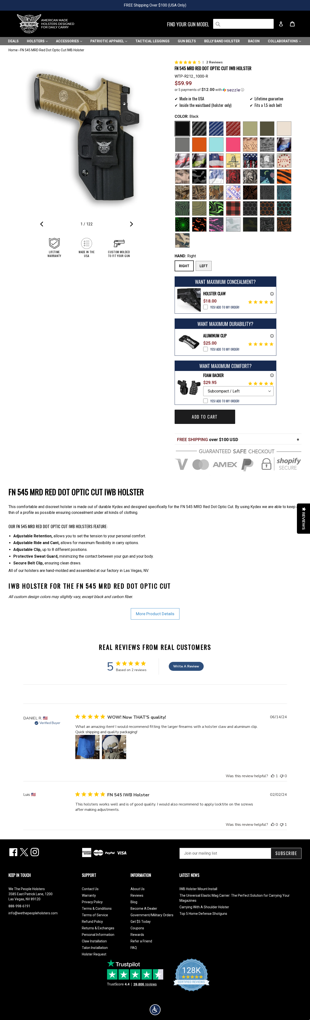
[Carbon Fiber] (199, 128)
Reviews (137, 895)
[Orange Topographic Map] (250, 192)
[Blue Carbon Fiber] (216, 128)
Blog (134, 902)
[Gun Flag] (250, 160)
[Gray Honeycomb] (250, 208)
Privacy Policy (92, 902)
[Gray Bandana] (267, 224)
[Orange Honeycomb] (267, 208)
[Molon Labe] (267, 160)
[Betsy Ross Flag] (284, 160)
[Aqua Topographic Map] (284, 192)
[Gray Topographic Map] (267, 192)
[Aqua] (216, 144)
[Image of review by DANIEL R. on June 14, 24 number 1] (87, 747)
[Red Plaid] (233, 208)
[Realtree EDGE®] (182, 192)
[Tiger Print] (284, 176)
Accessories (68, 41)
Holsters (36, 41)
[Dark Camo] (199, 176)
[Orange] (199, 144)
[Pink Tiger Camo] (216, 224)
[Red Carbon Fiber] (233, 128)
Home (13, 50)
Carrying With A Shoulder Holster (204, 907)
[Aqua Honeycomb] (284, 208)
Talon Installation (95, 948)
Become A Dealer (144, 908)
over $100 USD (207, 439)
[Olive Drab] (267, 128)
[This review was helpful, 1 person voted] (272, 776)
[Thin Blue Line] (284, 144)
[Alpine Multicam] (233, 224)
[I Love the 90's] (267, 176)
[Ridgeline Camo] (182, 240)
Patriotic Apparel (107, 41)
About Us (138, 889)
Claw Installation (94, 941)
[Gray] (182, 144)
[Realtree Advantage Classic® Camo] (216, 192)
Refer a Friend (141, 941)
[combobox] (243, 24)
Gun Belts (187, 41)
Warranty (89, 895)
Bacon (254, 41)
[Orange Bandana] (284, 224)
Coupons (137, 928)
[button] (238, 89)
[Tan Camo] (182, 176)
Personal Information (98, 935)
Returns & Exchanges (98, 928)
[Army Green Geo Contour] (199, 208)
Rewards (137, 935)
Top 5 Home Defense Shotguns (203, 914)
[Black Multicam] (250, 224)
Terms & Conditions (97, 908)
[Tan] (284, 128)
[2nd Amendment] (267, 144)
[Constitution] (250, 144)
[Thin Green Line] (199, 160)
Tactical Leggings (152, 41)
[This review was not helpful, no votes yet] (281, 776)
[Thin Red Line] (182, 160)
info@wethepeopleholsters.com (33, 913)
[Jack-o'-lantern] (199, 224)
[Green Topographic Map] (182, 208)
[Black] (182, 128)
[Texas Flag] (216, 176)
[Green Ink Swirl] (216, 208)
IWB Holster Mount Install (198, 889)
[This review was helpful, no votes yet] (272, 824)
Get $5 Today (141, 922)
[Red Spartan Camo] (233, 176)
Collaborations (283, 41)
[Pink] (233, 144)
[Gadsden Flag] (233, 160)
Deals (13, 41)
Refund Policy (92, 922)
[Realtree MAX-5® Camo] (199, 192)
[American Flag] (216, 160)
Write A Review (186, 666)
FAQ (134, 948)
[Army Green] (250, 128)
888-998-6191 (19, 906)
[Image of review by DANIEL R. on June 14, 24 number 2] (114, 747)
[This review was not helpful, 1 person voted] (281, 824)
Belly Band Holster (222, 41)
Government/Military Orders (152, 915)
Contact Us (90, 889)
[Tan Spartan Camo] (250, 176)
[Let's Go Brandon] (233, 192)
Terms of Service (95, 915)
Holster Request (94, 954)
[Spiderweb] (182, 224)
